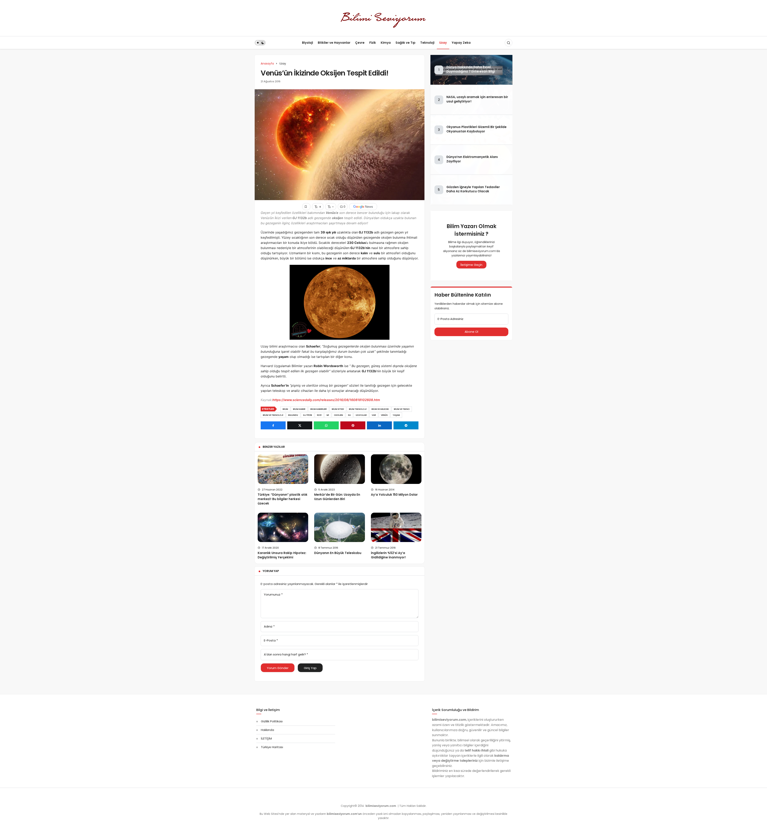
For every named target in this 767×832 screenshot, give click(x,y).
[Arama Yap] (508, 43)
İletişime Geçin (471, 265)
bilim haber (299, 409)
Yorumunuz (273, 594)
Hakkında (267, 730)
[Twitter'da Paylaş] (299, 425)
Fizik (372, 43)
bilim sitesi (338, 409)
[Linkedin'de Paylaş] (379, 425)
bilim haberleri (318, 409)
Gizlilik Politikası (272, 721)
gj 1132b (307, 415)
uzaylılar (361, 415)
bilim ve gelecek (380, 409)
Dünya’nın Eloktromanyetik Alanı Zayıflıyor (472, 159)
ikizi (319, 415)
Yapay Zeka (461, 43)
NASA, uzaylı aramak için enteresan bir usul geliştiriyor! (477, 99)
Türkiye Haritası (272, 747)
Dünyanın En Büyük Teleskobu (337, 553)
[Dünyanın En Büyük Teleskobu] (339, 527)
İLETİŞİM (266, 738)
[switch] (260, 43)
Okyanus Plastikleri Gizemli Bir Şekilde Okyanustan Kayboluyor (476, 129)
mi (328, 415)
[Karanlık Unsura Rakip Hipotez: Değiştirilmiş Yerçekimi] (283, 527)
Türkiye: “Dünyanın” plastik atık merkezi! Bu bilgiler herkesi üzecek (282, 499)
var (374, 415)
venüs (384, 415)
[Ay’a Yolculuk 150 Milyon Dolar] (396, 469)
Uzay (443, 43)
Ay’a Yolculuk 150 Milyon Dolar (394, 495)
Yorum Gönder (277, 668)
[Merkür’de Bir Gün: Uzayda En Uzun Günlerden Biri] (339, 469)
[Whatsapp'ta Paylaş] (326, 425)
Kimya (386, 43)
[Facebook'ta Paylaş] (273, 425)
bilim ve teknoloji (273, 415)
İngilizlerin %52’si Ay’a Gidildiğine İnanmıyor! (388, 555)
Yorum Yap (271, 571)
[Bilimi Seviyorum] (383, 18)
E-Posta (271, 640)
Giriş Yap (310, 668)
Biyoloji (307, 43)
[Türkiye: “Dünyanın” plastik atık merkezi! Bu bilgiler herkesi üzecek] (283, 469)
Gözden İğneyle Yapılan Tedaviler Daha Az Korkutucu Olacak (473, 189)
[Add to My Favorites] (306, 206)
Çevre (360, 43)
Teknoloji (427, 43)
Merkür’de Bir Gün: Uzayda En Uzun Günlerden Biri (337, 497)
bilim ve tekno (402, 409)
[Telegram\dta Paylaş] (405, 425)
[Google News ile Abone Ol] (363, 206)
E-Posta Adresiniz (450, 319)
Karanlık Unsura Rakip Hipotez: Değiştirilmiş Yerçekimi (282, 555)
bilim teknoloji (358, 409)
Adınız (269, 626)
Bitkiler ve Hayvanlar (334, 43)
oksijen (338, 415)
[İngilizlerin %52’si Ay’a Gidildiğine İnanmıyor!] (396, 527)
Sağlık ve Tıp (405, 43)
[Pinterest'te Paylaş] (352, 425)
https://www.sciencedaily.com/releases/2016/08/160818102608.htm (326, 400)
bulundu (293, 415)
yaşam (396, 415)
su (349, 415)
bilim (285, 409)
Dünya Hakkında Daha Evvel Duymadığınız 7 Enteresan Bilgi (470, 69)
